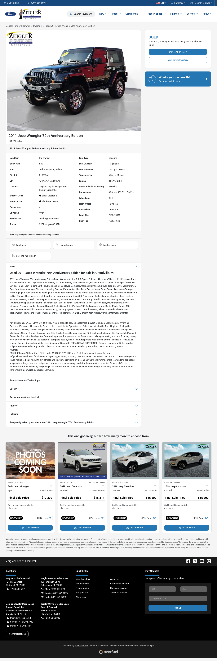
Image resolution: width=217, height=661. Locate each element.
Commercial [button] (131, 13)
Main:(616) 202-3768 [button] (20, 618)
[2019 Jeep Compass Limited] (186, 460)
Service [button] (191, 13)
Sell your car (82, 592)
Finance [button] (174, 13)
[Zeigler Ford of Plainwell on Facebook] (187, 561)
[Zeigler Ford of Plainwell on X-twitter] (194, 561)
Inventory (37, 26)
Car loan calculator (119, 583)
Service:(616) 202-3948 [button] (21, 621)
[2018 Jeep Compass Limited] (82, 460)
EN (162, 3)
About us (114, 579)
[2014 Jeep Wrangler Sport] (30, 460)
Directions (81, 597)
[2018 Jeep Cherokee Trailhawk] (134, 460)
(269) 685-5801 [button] (38, 2)
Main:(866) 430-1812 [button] (55, 589)
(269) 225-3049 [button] (52, 618)
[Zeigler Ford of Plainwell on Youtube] (200, 561)
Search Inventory (83, 14)
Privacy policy (82, 588)
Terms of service (118, 592)
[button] (13, 3)
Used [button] (115, 13)
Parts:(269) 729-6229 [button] (55, 597)
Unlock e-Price (32, 527)
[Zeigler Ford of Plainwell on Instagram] (207, 561)
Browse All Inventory (178, 52)
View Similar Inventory (178, 60)
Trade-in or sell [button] (154, 13)
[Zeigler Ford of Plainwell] (23, 14)
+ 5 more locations (17, 634)
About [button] (206, 13)
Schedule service (118, 588)
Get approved (82, 583)
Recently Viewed (202, 3)
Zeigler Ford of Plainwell (18, 26)
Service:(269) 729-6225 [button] (56, 593)
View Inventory (83, 579)
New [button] (101, 13)
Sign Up (177, 608)
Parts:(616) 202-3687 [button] (20, 625)
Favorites (178, 3)
